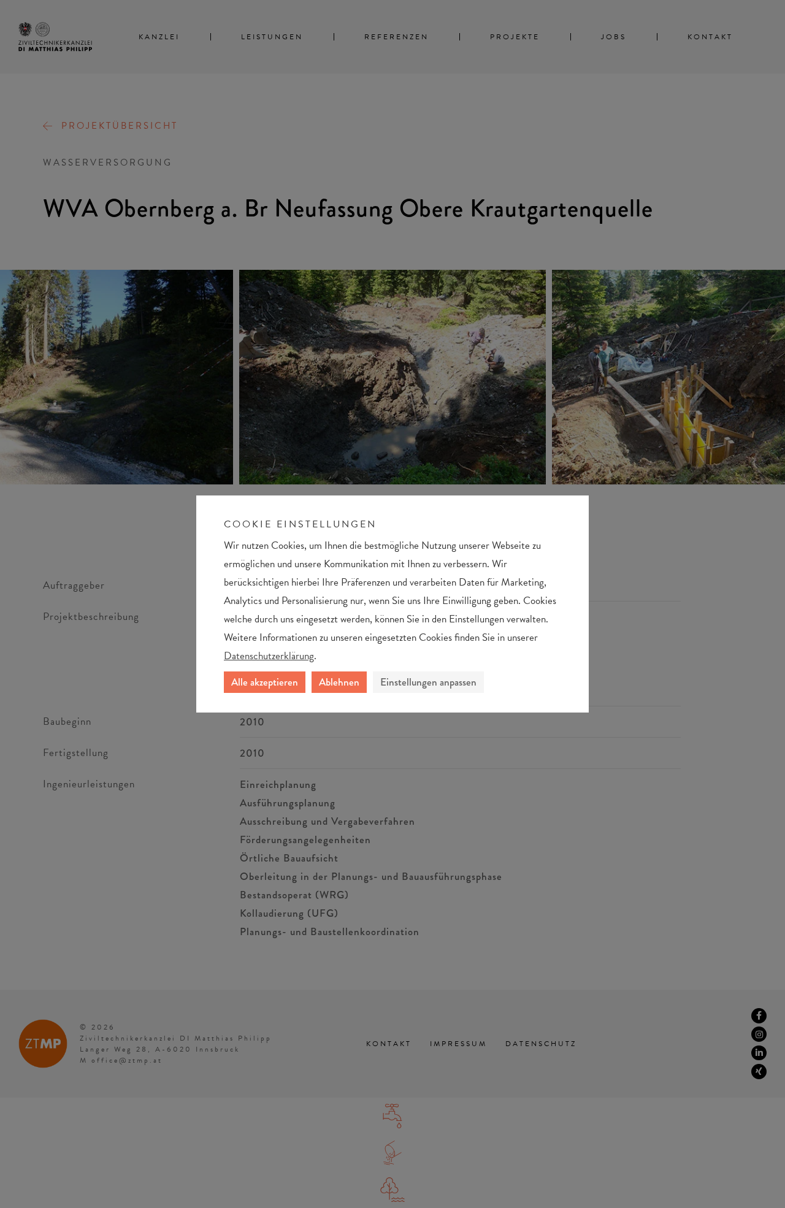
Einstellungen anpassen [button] (428, 682)
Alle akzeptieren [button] (264, 682)
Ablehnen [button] (339, 682)
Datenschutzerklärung (269, 655)
